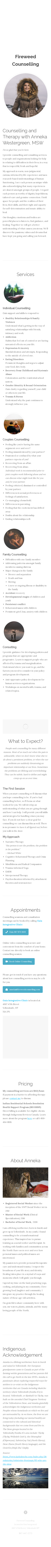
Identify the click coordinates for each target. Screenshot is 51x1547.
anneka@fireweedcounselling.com (24, 989)
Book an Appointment (15, 246)
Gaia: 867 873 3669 (17, 932)
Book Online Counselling (20, 961)
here (29, 1118)
